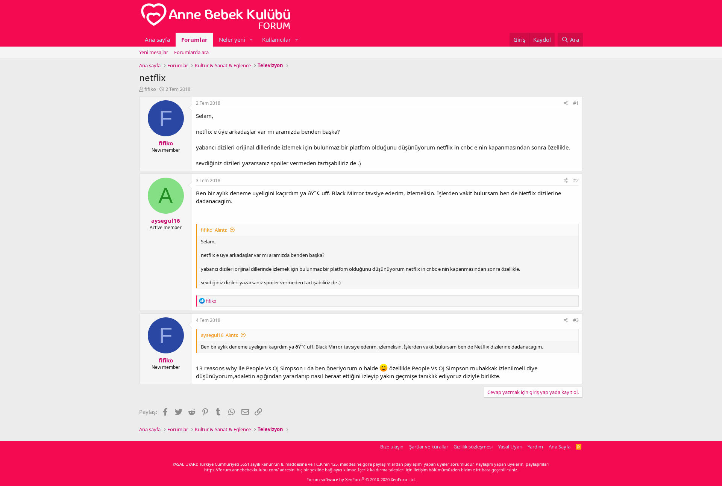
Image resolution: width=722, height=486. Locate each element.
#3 (576, 320)
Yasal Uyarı (510, 446)
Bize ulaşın (391, 446)
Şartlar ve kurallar (428, 446)
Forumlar (194, 39)
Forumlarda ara (191, 52)
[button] (251, 40)
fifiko (150, 89)
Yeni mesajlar (153, 52)
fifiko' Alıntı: (214, 229)
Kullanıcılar (276, 39)
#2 (576, 180)
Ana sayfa (157, 39)
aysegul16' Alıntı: (219, 335)
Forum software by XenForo (361, 479)
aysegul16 (165, 220)
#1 (576, 103)
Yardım (535, 446)
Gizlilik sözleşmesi (473, 446)
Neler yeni (232, 39)
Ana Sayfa (559, 446)
